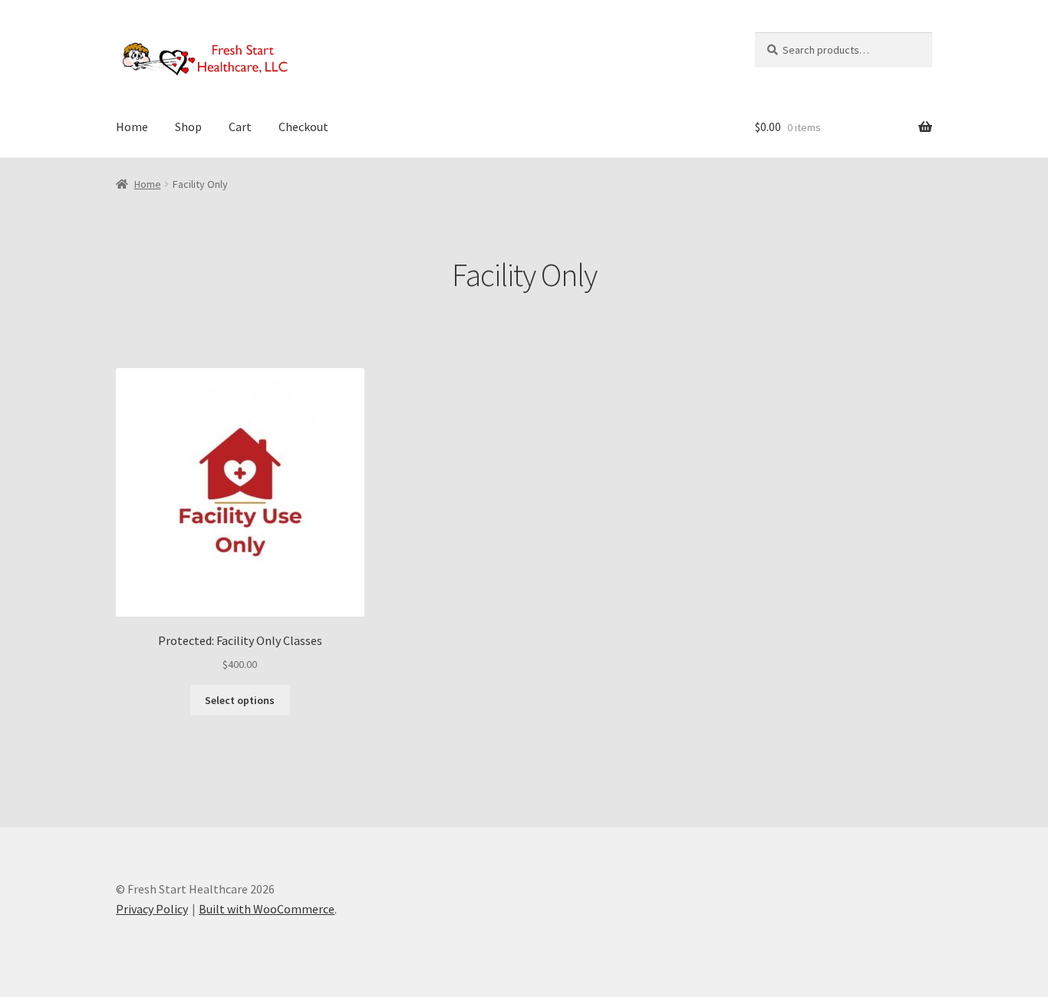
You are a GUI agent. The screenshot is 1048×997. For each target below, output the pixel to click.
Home (132, 126)
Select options (240, 700)
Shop (188, 126)
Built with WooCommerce (267, 908)
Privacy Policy (152, 908)
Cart (240, 126)
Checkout (303, 126)
